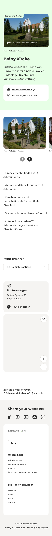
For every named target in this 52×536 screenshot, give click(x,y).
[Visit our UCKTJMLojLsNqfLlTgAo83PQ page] (26, 417)
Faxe (10, 498)
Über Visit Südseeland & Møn (23, 472)
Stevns (11, 502)
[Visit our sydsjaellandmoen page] (9, 417)
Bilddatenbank (16, 460)
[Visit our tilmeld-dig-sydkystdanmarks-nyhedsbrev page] (34, 417)
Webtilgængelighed (38, 527)
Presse (11, 468)
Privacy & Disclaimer (14, 527)
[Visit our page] (17, 417)
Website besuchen (22, 89)
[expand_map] (43, 319)
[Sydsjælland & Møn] (17, 431)
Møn (10, 494)
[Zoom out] (43, 367)
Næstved (12, 490)
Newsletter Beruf (17, 464)
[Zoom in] (43, 358)
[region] (26, 343)
